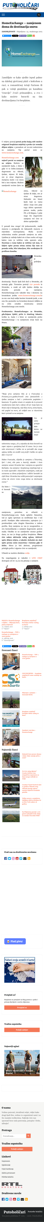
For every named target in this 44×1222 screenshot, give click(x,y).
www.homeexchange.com (12, 153)
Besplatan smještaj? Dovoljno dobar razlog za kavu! (30, 623)
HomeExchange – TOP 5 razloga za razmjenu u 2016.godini (10, 634)
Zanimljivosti (8, 32)
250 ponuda (34, 284)
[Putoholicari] (21, 6)
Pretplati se (22, 1008)
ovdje (27, 553)
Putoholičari (14, 1212)
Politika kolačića (7, 1177)
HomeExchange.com (10, 158)
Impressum (6, 1161)
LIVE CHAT (37, 558)
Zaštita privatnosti (8, 1173)
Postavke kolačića (35, 1212)
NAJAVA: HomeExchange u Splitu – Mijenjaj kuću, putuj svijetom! (11, 623)
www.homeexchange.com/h (30, 295)
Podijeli (24, 35)
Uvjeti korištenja (7, 1169)
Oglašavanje (6, 1165)
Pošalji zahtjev (22, 1030)
